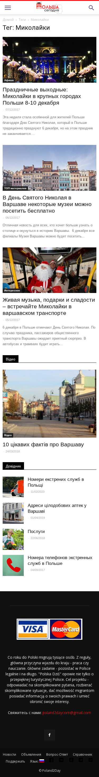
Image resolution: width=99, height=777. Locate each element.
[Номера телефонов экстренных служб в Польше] (13, 565)
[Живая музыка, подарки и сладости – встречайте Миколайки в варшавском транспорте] (49, 270)
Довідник (13, 466)
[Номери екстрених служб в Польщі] (13, 487)
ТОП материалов (15, 188)
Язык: (34, 761)
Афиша (9, 80)
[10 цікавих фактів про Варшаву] (49, 403)
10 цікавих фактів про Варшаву (43, 444)
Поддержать (15, 761)
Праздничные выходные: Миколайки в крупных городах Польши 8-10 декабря (42, 96)
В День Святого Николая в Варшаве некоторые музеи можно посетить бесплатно (47, 204)
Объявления (31, 754)
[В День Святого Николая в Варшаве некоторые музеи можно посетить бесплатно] (49, 168)
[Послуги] (13, 539)
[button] (91, 8)
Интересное (12, 290)
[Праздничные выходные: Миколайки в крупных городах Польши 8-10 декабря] (49, 60)
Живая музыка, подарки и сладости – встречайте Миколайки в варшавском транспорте (49, 306)
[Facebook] (49, 735)
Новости (9, 754)
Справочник (82, 754)
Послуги (36, 531)
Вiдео (8, 435)
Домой (8, 19)
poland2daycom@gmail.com (67, 712)
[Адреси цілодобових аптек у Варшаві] (13, 513)
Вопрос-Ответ (57, 754)
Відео (10, 359)
